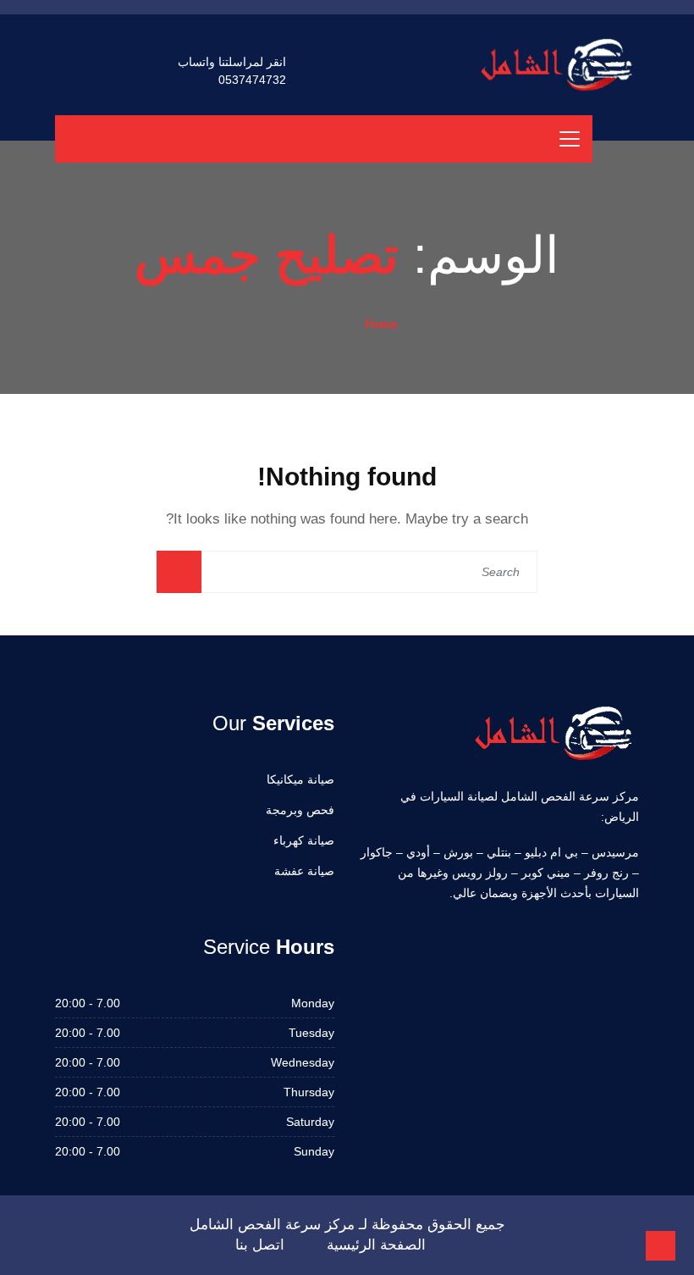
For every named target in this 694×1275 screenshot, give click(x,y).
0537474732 (252, 79)
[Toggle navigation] (569, 139)
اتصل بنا (259, 1245)
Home (381, 323)
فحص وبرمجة (300, 810)
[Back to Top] (660, 1246)
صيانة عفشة (304, 871)
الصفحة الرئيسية (376, 1245)
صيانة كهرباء (303, 840)
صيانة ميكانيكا (300, 779)
